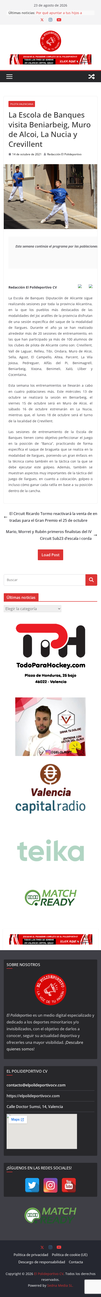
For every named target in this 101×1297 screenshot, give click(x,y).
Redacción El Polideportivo (64, 154)
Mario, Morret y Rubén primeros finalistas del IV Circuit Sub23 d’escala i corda (49, 535)
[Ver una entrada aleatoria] (91, 76)
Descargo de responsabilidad (41, 1262)
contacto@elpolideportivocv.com (36, 1085)
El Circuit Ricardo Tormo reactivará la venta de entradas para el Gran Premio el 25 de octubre (53, 517)
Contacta (76, 1262)
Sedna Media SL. (60, 1285)
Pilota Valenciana (21, 104)
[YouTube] (68, 1185)
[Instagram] (50, 1185)
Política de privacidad (31, 1254)
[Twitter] (32, 1185)
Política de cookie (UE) (69, 1254)
